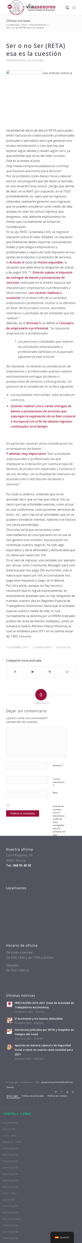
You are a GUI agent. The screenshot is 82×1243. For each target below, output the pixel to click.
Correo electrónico (59, 782)
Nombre (58, 765)
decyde (66, 647)
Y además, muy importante (26, 454)
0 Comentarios (42, 647)
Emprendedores (38, 24)
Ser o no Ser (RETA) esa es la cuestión (35, 49)
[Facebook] (61, 1092)
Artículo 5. (34, 323)
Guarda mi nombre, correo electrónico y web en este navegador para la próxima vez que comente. (59, 822)
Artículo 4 (16, 262)
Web (55, 792)
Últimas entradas (18, 21)
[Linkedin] (73, 1092)
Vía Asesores (36, 60)
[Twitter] (56, 1092)
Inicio (24, 24)
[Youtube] (67, 1092)
